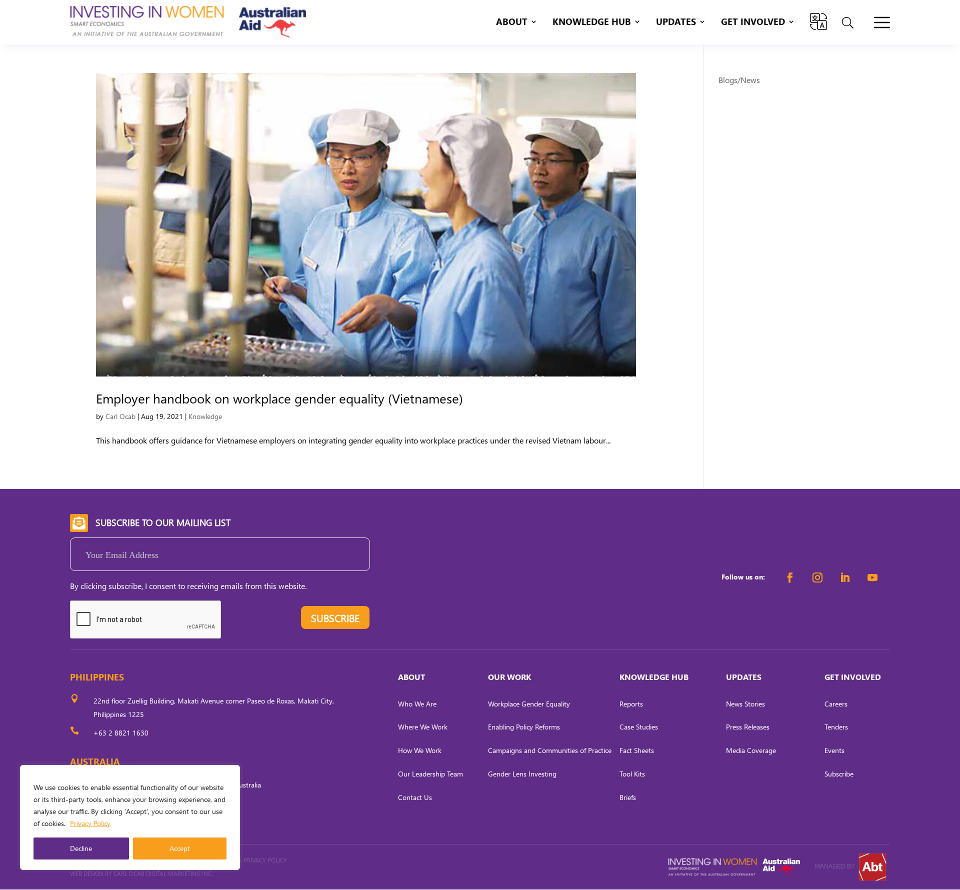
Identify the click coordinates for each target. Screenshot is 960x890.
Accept (180, 848)
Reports (631, 703)
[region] (130, 817)
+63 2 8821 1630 (121, 733)
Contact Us (415, 797)
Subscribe (839, 773)
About (512, 23)
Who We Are (417, 703)
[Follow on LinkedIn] (845, 578)
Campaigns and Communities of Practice (550, 750)
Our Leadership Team (430, 773)
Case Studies (639, 727)
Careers (836, 703)
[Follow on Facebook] (790, 578)
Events (834, 750)
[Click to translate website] (818, 21)
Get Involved (753, 23)
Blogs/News (739, 79)
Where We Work (423, 727)
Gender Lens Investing (522, 773)
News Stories (745, 703)
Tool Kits (632, 773)
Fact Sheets (637, 750)
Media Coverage (751, 750)
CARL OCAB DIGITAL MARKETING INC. (162, 874)
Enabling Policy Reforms (524, 727)
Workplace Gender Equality (529, 703)
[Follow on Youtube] (872, 578)
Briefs (628, 797)
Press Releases (748, 727)
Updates (676, 23)
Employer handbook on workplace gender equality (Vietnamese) (279, 398)
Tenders (836, 727)
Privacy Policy (90, 823)
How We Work (420, 750)
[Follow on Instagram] (818, 578)
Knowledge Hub (591, 23)
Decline (81, 848)
